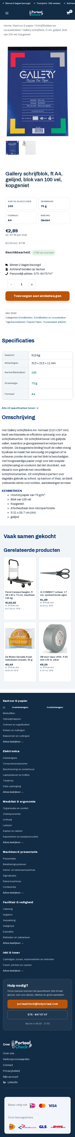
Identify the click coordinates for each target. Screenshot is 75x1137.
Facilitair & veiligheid (18, 902)
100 (33, 372)
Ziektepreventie (12, 814)
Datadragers (10, 758)
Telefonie (8, 780)
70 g (34, 383)
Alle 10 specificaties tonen (18, 408)
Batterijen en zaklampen (16, 937)
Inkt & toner (11, 952)
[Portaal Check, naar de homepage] (22, 1044)
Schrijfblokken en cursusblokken (50, 317)
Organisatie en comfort (15, 808)
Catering (8, 909)
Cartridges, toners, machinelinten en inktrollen (28, 959)
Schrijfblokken (25, 317)
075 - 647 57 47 (37, 1014)
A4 (33, 394)
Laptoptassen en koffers (16, 775)
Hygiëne (7, 914)
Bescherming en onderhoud (18, 769)
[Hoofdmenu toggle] (7, 13)
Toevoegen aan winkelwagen (37, 296)
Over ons (8, 1053)
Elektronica (11, 751)
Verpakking (9, 920)
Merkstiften (9, 713)
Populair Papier (34, 322)
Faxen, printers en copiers (17, 965)
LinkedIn (12, 1082)
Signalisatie (9, 875)
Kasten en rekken (13, 831)
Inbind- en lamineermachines (19, 870)
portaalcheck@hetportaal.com (37, 1004)
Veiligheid (8, 926)
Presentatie (9, 858)
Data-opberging (12, 786)
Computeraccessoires (15, 763)
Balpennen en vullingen (16, 736)
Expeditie (8, 931)
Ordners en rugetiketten (16, 724)
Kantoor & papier (23, 25)
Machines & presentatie (20, 851)
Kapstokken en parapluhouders (20, 836)
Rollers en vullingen (14, 730)
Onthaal (7, 819)
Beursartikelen (18, 322)
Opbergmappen (12, 719)
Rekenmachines (12, 881)
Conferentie (9, 887)
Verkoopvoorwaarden (16, 1059)
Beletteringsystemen (14, 864)
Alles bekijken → (13, 741)
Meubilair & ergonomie (19, 801)
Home (7, 25)
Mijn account (10, 1076)
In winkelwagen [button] (20, 707)
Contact (8, 1065)
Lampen (7, 825)
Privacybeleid (11, 1070)
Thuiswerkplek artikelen (54, 322)
